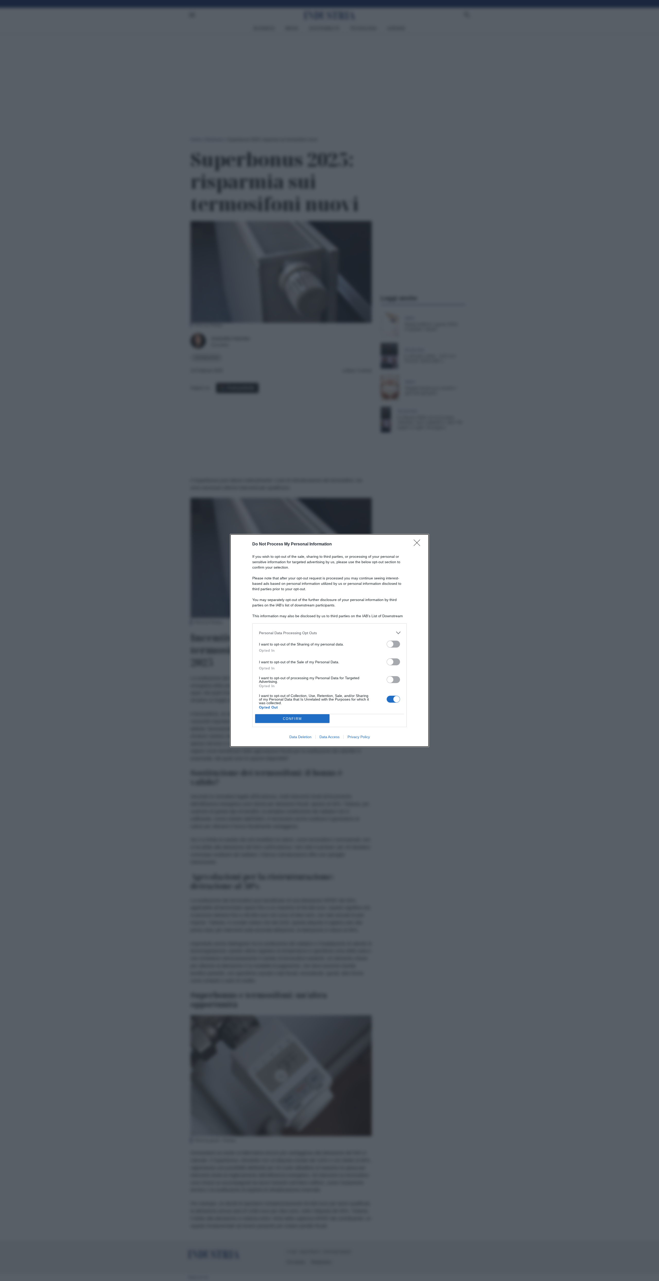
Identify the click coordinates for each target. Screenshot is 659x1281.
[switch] (393, 644)
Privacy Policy (359, 737)
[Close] (418, 544)
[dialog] (329, 640)
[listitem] (329, 632)
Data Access (329, 737)
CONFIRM (292, 719)
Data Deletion (300, 737)
